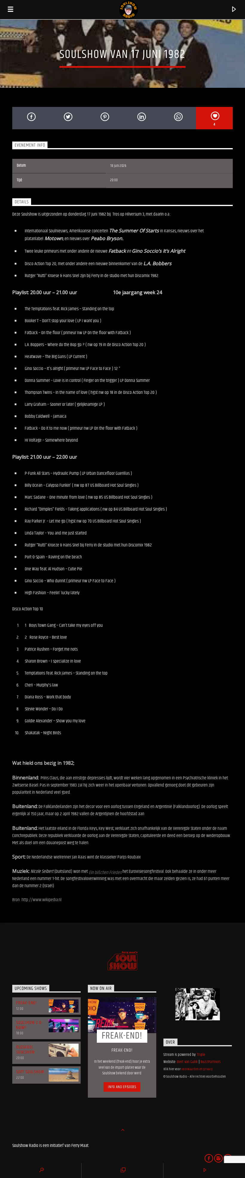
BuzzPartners (210, 1062)
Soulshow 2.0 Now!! (29, 1025)
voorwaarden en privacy (196, 1069)
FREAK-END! (26, 1003)
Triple (201, 1054)
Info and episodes (122, 1087)
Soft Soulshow (30, 1072)
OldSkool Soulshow (25, 1049)
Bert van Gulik (187, 1062)
